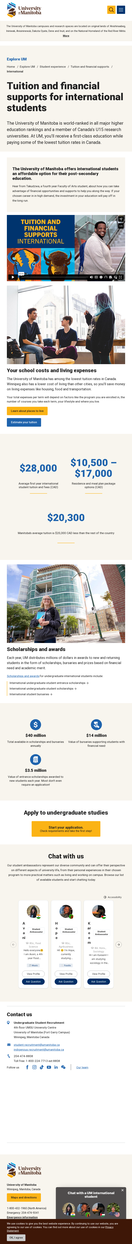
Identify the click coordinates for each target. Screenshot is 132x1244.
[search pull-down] (111, 10)
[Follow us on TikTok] (42, 1067)
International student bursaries (29, 694)
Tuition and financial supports (89, 66)
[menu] (121, 10)
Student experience (53, 66)
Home (11, 66)
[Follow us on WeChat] (63, 1067)
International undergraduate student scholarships (41, 688)
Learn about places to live (27, 411)
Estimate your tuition (24, 422)
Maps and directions (24, 1197)
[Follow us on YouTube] (49, 1067)
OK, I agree (16, 1237)
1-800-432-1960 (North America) (26, 1208)
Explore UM (17, 59)
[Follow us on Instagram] (34, 1067)
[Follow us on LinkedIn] (56, 1067)
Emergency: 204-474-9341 (23, 1212)
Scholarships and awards (23, 676)
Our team (82, 1067)
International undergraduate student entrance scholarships (47, 683)
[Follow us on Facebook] (27, 1067)
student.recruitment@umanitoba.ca (37, 1045)
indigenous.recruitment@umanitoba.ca (39, 1049)
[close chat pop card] (122, 1190)
